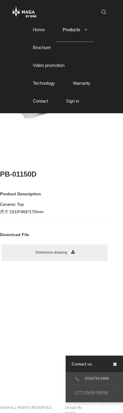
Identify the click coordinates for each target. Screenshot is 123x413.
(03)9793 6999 (97, 378)
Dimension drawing (52, 252)
